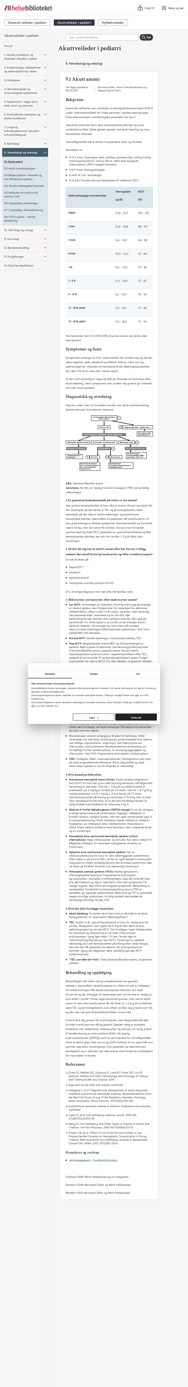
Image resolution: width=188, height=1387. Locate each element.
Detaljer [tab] (94, 674)
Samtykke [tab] (50, 674)
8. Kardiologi (11, 143)
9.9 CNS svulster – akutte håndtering (19, 218)
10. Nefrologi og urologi (18, 230)
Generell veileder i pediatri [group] (27, 22)
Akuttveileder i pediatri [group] (74, 22)
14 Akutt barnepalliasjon (18, 265)
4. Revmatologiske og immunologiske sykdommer (20, 91)
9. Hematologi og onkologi (20, 152)
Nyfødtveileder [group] (113, 22)
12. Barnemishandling (16, 247)
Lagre (92, 717)
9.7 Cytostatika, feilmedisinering (23, 210)
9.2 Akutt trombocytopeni (20, 168)
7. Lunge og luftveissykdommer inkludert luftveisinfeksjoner (21, 130)
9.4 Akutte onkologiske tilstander (24, 186)
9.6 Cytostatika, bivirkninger (21, 203)
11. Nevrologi (11, 239)
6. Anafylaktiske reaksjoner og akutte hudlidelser (22, 116)
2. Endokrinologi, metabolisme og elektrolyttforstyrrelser (22, 69)
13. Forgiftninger (14, 256)
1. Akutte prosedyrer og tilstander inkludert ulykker (20, 56)
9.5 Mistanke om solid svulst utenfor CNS (21, 194)
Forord (8, 46)
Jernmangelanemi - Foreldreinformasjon (93, 1160)
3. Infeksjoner (12, 80)
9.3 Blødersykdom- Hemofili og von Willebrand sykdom (23, 177)
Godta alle (136, 717)
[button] (109, 77)
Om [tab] (138, 674)
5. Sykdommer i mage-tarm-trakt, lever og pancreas (21, 103)
